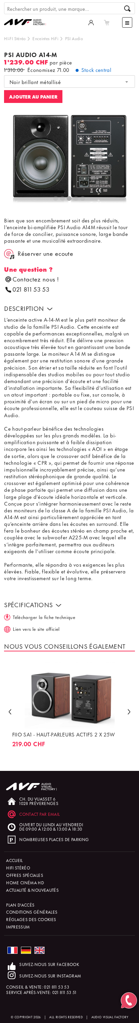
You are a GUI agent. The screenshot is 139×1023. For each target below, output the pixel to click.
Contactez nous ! (35, 278)
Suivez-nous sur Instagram (50, 975)
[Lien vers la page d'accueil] (27, 15)
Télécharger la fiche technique (44, 616)
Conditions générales (31, 912)
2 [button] (63, 199)
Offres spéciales (24, 875)
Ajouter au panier (33, 96)
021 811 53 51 (64, 992)
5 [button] (83, 199)
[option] (69, 159)
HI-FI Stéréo (15, 38)
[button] (10, 711)
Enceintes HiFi (45, 38)
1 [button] (56, 199)
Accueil (14, 860)
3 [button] (69, 199)
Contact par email (39, 814)
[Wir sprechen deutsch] (26, 950)
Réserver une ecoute (45, 253)
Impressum (18, 926)
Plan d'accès (20, 904)
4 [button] (76, 199)
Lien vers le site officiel (36, 628)
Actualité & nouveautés (32, 890)
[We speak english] (39, 950)
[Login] (91, 22)
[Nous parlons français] (12, 950)
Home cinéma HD (25, 882)
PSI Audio (74, 38)
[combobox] (69, 81)
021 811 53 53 (30, 289)
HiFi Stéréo (18, 867)
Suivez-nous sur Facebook (49, 964)
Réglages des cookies (31, 919)
